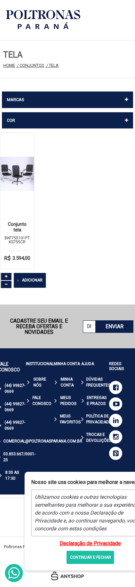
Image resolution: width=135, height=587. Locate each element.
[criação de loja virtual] (67, 576)
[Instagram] (115, 436)
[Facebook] (115, 387)
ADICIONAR (32, 280)
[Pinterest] (115, 453)
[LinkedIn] (115, 420)
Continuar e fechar (90, 557)
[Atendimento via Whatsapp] (14, 573)
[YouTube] (115, 404)
